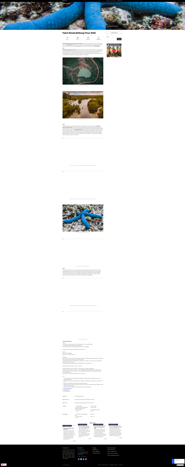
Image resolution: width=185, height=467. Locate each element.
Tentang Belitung (111, 3)
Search (108, 36)
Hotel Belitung (95, 449)
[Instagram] (66, 0)
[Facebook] (79, 459)
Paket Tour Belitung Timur (112, 451)
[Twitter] (81, 459)
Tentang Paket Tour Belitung (113, 464)
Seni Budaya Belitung (96, 452)
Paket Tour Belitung (95, 451)
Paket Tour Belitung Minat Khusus (113, 455)
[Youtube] (65, 0)
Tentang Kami (118, 3)
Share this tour (114, 32)
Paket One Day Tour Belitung (112, 453)
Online (177, 460)
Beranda (96, 3)
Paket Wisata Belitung (102, 3)
